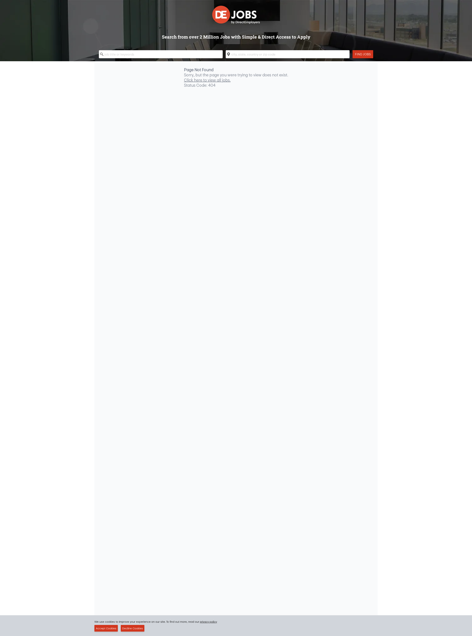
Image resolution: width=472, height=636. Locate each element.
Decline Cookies (132, 628)
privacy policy (208, 622)
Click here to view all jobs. (207, 80)
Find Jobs (363, 54)
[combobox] (161, 54)
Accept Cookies (106, 628)
